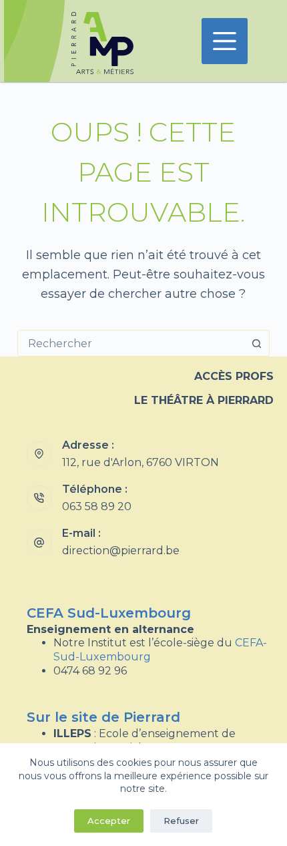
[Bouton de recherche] (256, 343)
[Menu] (225, 41)
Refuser (181, 820)
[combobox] (131, 343)
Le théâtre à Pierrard (204, 400)
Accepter (108, 820)
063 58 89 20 (96, 506)
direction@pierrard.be (121, 550)
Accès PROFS (234, 376)
